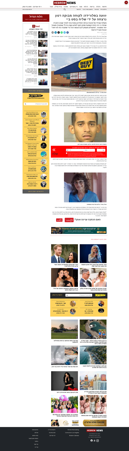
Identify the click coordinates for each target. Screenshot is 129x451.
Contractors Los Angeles (72, 432)
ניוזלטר (36, 441)
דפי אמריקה (52, 435)
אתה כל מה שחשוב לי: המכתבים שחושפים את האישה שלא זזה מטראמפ (31, 80)
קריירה (36, 447)
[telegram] (64, 32)
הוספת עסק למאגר (33, 438)
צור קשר (36, 444)
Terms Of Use (93, 156)
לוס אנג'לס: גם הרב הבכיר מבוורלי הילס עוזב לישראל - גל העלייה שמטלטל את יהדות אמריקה (31, 61)
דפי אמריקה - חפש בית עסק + (32, 6)
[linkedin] (55, 32)
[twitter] (58, 32)
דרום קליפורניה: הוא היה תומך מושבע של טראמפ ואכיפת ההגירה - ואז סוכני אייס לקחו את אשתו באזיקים (31, 43)
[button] (67, 150)
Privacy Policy (87, 156)
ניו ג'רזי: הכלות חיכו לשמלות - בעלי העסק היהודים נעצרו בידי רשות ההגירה (31, 33)
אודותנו (36, 432)
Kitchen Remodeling (73, 430)
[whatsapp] (61, 32)
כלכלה (98, 6)
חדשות (104, 6)
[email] (52, 32)
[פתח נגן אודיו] (126, 2)
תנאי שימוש (35, 435)
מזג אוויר (96, 9)
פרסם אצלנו (35, 430)
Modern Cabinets (74, 435)
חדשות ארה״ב (51, 430)
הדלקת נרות (103, 9)
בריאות (92, 6)
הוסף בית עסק (57, 295)
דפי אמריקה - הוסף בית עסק (36, 91)
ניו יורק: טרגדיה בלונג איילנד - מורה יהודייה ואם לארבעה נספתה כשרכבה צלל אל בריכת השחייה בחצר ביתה (31, 71)
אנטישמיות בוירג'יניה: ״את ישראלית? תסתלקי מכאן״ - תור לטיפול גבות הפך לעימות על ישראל (31, 51)
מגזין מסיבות (52, 432)
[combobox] (36, 103)
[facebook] (67, 32)
